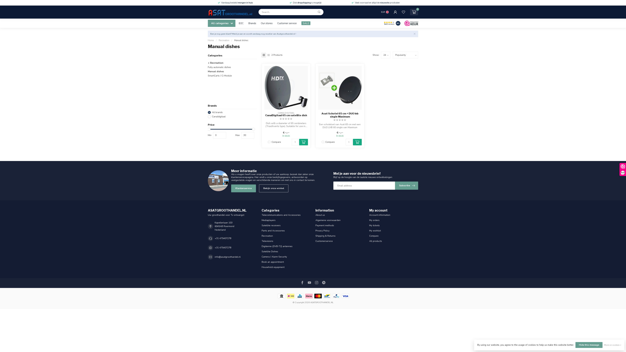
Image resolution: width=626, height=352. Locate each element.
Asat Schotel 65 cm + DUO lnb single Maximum (339, 115)
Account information (379, 215)
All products (375, 241)
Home (211, 40)
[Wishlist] (403, 12)
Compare (276, 142)
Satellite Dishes (270, 251)
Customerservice (324, 241)
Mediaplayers (269, 220)
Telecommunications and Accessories (281, 215)
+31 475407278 (223, 238)
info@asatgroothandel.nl (228, 256)
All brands (217, 112)
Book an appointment (273, 262)
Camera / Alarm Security (274, 256)
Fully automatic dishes (219, 67)
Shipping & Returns (325, 235)
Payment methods (324, 225)
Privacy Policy (322, 230)
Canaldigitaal (219, 116)
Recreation (224, 40)
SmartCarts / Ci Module (220, 75)
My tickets (374, 225)
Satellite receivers (271, 225)
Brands (252, 23)
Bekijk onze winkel (273, 188)
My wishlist (375, 230)
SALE (306, 23)
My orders (374, 220)
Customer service (287, 23)
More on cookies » (612, 345)
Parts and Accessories (273, 230)
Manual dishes (241, 40)
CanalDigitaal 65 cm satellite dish (286, 115)
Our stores (267, 23)
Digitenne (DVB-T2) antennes (277, 246)
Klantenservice (243, 188)
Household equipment (273, 267)
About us (320, 215)
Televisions (267, 241)
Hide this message (589, 344)
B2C (241, 23)
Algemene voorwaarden (328, 220)
